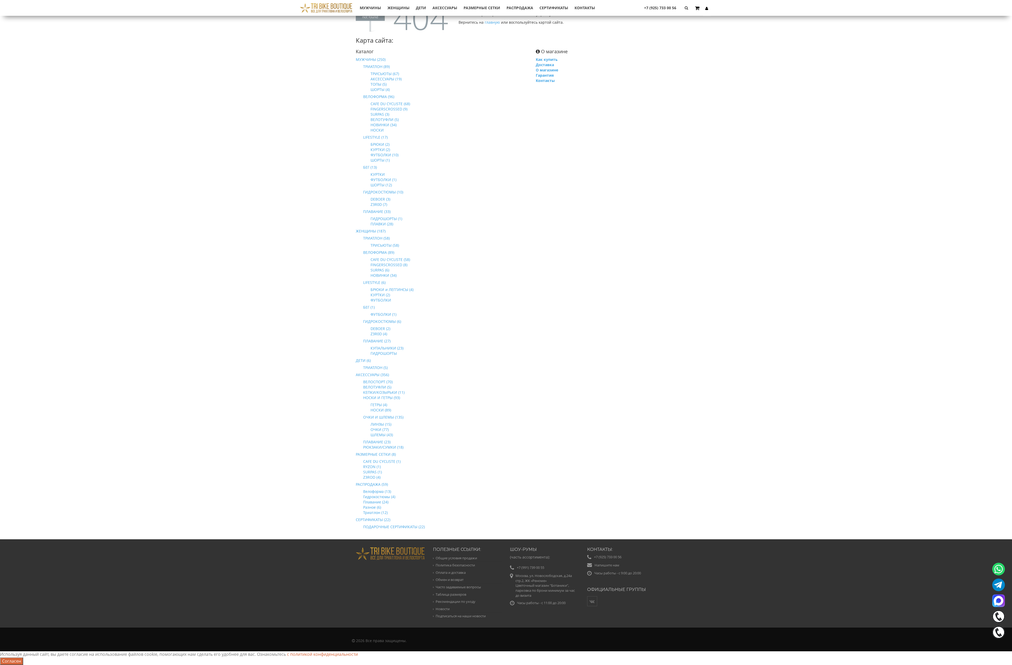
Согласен (11, 661)
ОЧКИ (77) (380, 429)
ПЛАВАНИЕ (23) (377, 441)
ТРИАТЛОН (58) (376, 238)
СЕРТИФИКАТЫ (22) (373, 519)
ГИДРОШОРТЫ (384, 353)
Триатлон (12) (375, 512)
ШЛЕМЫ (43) (382, 434)
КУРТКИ (378, 174)
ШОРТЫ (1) (380, 160)
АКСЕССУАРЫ (444, 7)
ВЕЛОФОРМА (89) (378, 252)
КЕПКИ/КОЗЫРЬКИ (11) (384, 392)
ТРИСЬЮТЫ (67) (385, 73)
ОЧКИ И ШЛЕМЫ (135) (383, 417)
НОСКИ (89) (381, 409)
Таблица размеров (451, 594)
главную (492, 22)
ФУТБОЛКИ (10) (384, 154)
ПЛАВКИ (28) (382, 223)
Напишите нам (607, 565)
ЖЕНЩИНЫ (398, 7)
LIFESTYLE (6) (374, 282)
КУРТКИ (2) (380, 149)
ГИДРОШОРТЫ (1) (386, 218)
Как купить (547, 59)
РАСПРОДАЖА (520, 7)
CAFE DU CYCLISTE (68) (390, 103)
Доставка (545, 64)
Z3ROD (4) (372, 477)
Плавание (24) (375, 501)
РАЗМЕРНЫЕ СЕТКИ (482, 7)
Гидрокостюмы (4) (379, 496)
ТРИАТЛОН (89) (376, 66)
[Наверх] (997, 650)
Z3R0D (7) (379, 204)
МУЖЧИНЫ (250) (371, 59)
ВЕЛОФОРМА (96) (378, 96)
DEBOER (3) (380, 199)
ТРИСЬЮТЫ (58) (385, 245)
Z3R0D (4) (379, 333)
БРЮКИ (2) (380, 144)
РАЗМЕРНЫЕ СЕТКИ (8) (376, 454)
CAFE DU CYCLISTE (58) (390, 259)
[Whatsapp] (998, 569)
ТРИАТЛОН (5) (375, 367)
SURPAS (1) (372, 471)
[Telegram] (998, 585)
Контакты (585, 7)
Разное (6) (372, 507)
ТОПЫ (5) (379, 84)
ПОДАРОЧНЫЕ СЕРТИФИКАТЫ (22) (394, 526)
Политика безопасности (455, 565)
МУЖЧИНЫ (370, 7)
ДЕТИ (421, 7)
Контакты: (600, 549)
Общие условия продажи (456, 558)
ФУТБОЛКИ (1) (383, 179)
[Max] (998, 600)
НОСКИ (377, 130)
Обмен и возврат (450, 579)
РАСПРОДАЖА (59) (372, 484)
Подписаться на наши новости (461, 616)
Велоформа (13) (377, 491)
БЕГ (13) (370, 167)
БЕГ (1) (369, 307)
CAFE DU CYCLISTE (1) (382, 461)
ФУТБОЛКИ (381, 300)
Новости (443, 608)
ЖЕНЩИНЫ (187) (371, 231)
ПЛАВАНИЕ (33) (377, 211)
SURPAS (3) (380, 114)
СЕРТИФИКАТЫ (553, 7)
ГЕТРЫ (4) (379, 404)
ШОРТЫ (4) (380, 89)
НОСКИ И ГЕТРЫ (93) (381, 397)
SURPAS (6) (380, 270)
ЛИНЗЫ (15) (381, 424)
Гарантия (545, 75)
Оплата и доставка (451, 572)
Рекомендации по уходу (455, 601)
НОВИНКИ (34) (384, 124)
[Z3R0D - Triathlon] (326, 5)
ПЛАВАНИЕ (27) (377, 340)
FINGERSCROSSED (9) (389, 108)
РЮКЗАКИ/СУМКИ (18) (383, 447)
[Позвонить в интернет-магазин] (998, 616)
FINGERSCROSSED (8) (389, 264)
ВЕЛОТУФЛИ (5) (385, 119)
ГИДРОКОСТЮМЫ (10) (383, 192)
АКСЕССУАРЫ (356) (372, 374)
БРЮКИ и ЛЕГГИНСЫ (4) (392, 289)
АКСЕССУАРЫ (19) (386, 78)
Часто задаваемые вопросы (458, 587)
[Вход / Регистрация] (706, 8)
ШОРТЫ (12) (381, 184)
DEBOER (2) (380, 328)
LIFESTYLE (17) (375, 137)
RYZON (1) (372, 466)
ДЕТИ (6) (363, 360)
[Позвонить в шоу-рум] (998, 632)
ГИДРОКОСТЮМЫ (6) (382, 321)
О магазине (547, 69)
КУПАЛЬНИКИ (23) (387, 348)
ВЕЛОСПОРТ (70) (378, 381)
